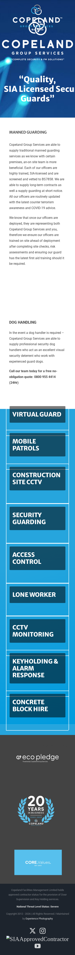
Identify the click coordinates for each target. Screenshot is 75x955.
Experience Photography (39, 918)
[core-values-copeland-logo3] (37, 845)
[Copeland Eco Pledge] (37, 742)
